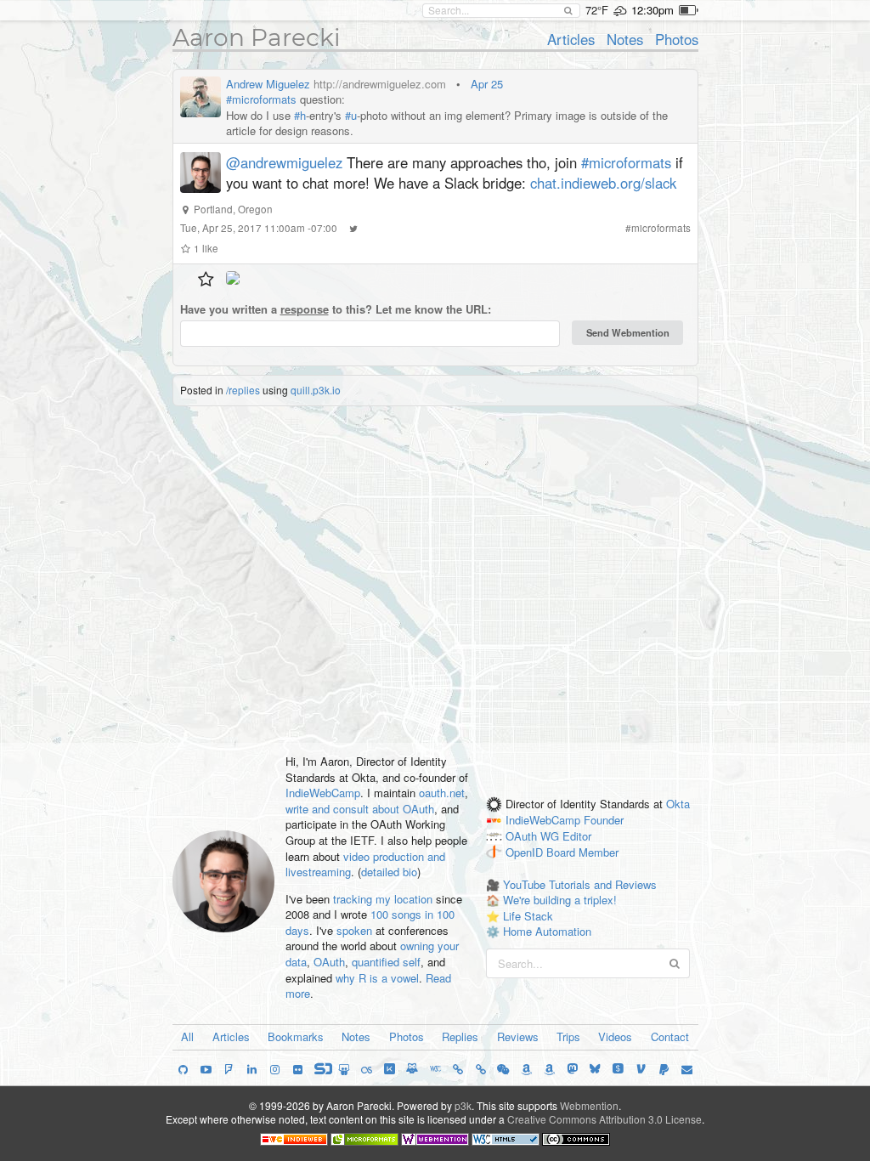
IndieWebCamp (322, 792)
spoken (354, 930)
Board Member (582, 852)
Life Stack (528, 916)
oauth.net (442, 792)
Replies (460, 1036)
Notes (625, 39)
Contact (670, 1036)
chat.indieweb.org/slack (603, 183)
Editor (576, 837)
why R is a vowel (377, 978)
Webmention (589, 1105)
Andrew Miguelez (268, 84)
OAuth (329, 962)
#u (351, 115)
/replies (243, 389)
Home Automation (547, 931)
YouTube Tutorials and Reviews (580, 884)
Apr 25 (487, 84)
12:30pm (652, 10)
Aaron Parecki (256, 37)
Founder (604, 821)
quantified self (386, 962)
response (304, 309)
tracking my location (382, 899)
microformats (661, 228)
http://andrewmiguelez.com (380, 84)
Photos (676, 39)
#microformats (261, 99)
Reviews (518, 1036)
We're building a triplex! (560, 900)
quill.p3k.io (316, 389)
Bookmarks (296, 1036)
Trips (568, 1036)
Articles (571, 39)
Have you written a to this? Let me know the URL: (335, 309)
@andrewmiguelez (284, 162)
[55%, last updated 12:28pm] (688, 10)
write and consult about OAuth (359, 809)
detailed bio (389, 872)
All (187, 1036)
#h (300, 115)
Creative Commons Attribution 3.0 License (604, 1119)
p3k (463, 1105)
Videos (615, 1036)
